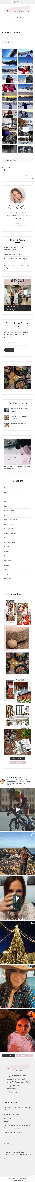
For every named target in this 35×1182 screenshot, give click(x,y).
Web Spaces (8, 578)
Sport (6, 569)
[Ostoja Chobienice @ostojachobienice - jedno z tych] (17, 690)
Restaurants (8, 560)
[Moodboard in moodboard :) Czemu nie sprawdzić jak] (17, 742)
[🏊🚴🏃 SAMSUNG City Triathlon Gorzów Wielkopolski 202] (17, 809)
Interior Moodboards (10, 528)
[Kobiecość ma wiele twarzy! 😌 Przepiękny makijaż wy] (17, 1030)
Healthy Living (8, 524)
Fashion (6, 515)
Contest (6, 492)
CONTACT (17, 223)
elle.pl (15, 468)
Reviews (7, 565)
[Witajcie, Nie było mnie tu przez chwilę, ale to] (17, 664)
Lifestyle (6, 547)
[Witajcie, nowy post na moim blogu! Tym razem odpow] (17, 638)
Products (7, 556)
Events (6, 506)
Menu (18, 18)
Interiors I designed (10, 533)
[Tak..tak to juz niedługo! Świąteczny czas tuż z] (17, 612)
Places (6, 551)
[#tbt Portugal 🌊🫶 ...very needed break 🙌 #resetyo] (17, 853)
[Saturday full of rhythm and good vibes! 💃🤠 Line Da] (17, 986)
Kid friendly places (10, 542)
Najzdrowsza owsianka (19, 424)
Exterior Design (9, 510)
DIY (5, 501)
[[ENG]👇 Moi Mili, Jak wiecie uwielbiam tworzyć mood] (17, 716)
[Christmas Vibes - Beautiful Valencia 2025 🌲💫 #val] (17, 942)
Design (6, 497)
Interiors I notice (9, 538)
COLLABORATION (17, 225)
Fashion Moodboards (11, 519)
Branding (7, 488)
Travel (6, 574)
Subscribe (9, 350)
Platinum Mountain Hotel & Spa (13, 1132)
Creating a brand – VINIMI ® (13, 254)
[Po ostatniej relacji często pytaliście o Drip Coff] (17, 898)
